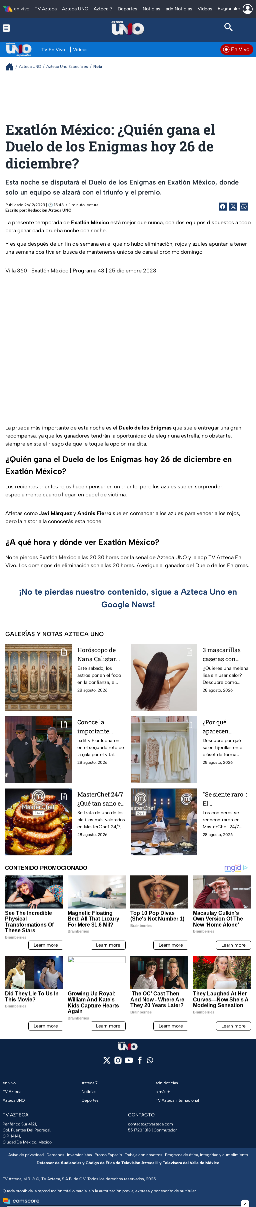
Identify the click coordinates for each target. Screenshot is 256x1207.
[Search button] (228, 28)
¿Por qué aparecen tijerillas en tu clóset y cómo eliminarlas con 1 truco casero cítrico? (225, 727)
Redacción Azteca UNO (49, 210)
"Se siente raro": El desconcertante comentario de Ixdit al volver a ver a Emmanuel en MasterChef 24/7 (226, 799)
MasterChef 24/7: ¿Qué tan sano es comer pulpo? (101, 799)
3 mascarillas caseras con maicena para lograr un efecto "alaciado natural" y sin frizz (225, 654)
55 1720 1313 (139, 1130)
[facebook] (140, 1062)
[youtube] (129, 1062)
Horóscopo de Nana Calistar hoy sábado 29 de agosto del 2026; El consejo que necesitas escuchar (101, 654)
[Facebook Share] (223, 207)
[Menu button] (27, 28)
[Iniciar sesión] (248, 9)
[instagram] (118, 1062)
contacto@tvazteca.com (150, 1124)
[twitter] (107, 1062)
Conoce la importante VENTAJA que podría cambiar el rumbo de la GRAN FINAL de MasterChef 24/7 (100, 727)
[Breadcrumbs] (12, 67)
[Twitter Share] (233, 207)
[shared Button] (244, 207)
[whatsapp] (150, 1062)
